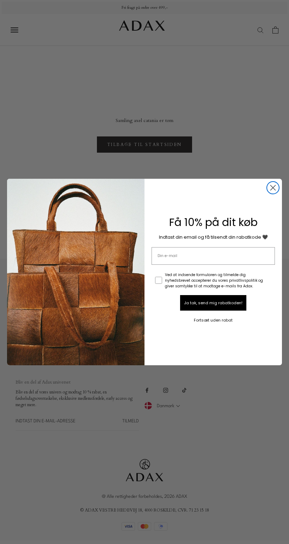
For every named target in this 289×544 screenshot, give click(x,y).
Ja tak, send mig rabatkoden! (213, 303)
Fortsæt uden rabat (213, 320)
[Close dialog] (273, 188)
